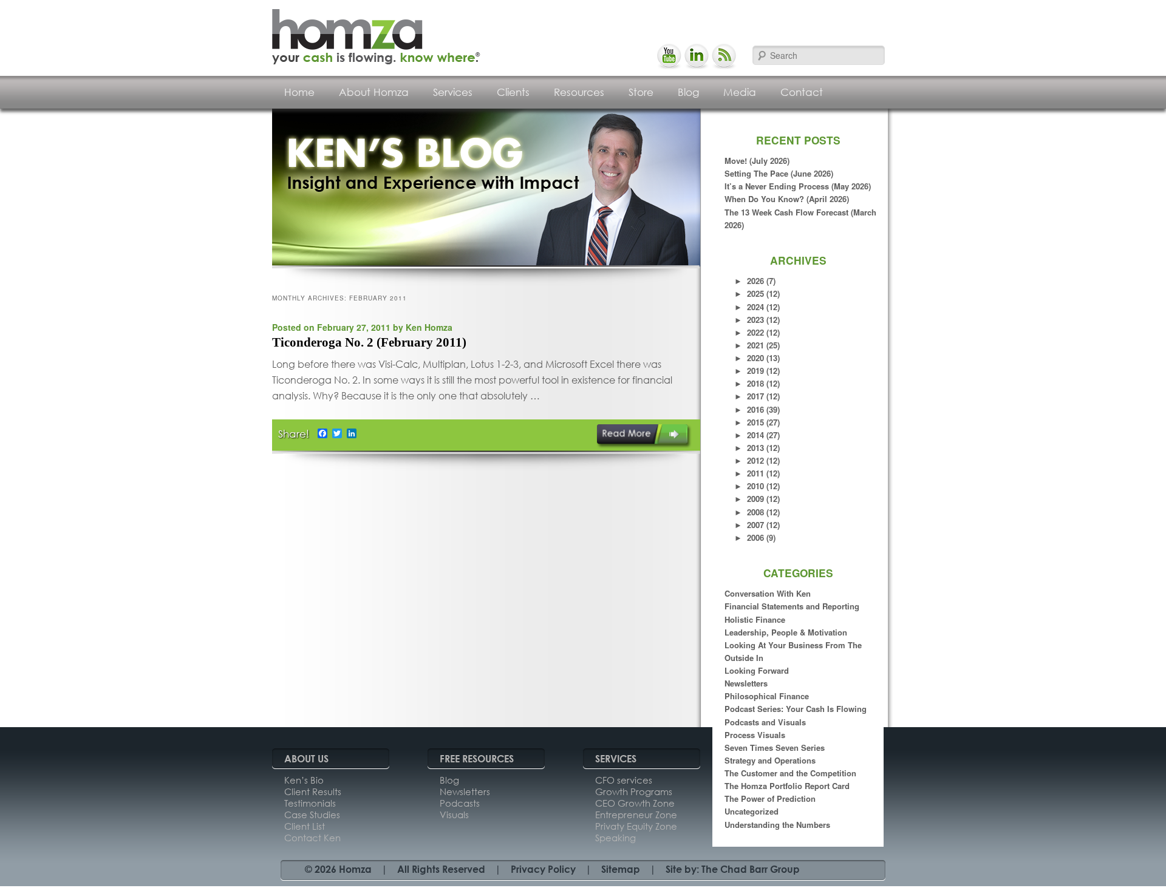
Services (452, 92)
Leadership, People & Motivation (785, 632)
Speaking (615, 838)
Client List (304, 826)
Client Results (312, 791)
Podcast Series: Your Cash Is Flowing (795, 708)
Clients (513, 92)
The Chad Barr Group (750, 869)
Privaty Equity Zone (636, 826)
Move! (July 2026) (756, 160)
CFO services (623, 780)
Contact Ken (312, 838)
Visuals (454, 814)
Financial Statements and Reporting (791, 606)
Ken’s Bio (304, 780)
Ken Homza (429, 327)
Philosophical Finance (766, 696)
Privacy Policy (543, 869)
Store (641, 92)
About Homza (374, 92)
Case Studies (312, 814)
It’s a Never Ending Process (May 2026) (797, 186)
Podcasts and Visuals (765, 722)
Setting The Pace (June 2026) (778, 173)
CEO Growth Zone (635, 803)
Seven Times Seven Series (774, 747)
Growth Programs (633, 791)
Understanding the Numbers (777, 824)
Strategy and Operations (770, 760)
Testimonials (310, 803)
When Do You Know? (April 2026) (786, 199)
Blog (688, 92)
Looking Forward (756, 670)
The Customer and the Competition (790, 773)
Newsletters (746, 683)
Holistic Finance (754, 619)
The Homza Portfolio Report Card (787, 785)
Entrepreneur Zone (636, 814)
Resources (579, 92)
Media (739, 92)
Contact (801, 92)
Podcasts (460, 803)
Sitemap (620, 869)
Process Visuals (754, 735)
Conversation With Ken (767, 593)
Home (299, 92)
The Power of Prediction (770, 798)
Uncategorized (751, 811)
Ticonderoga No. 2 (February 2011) (369, 342)
